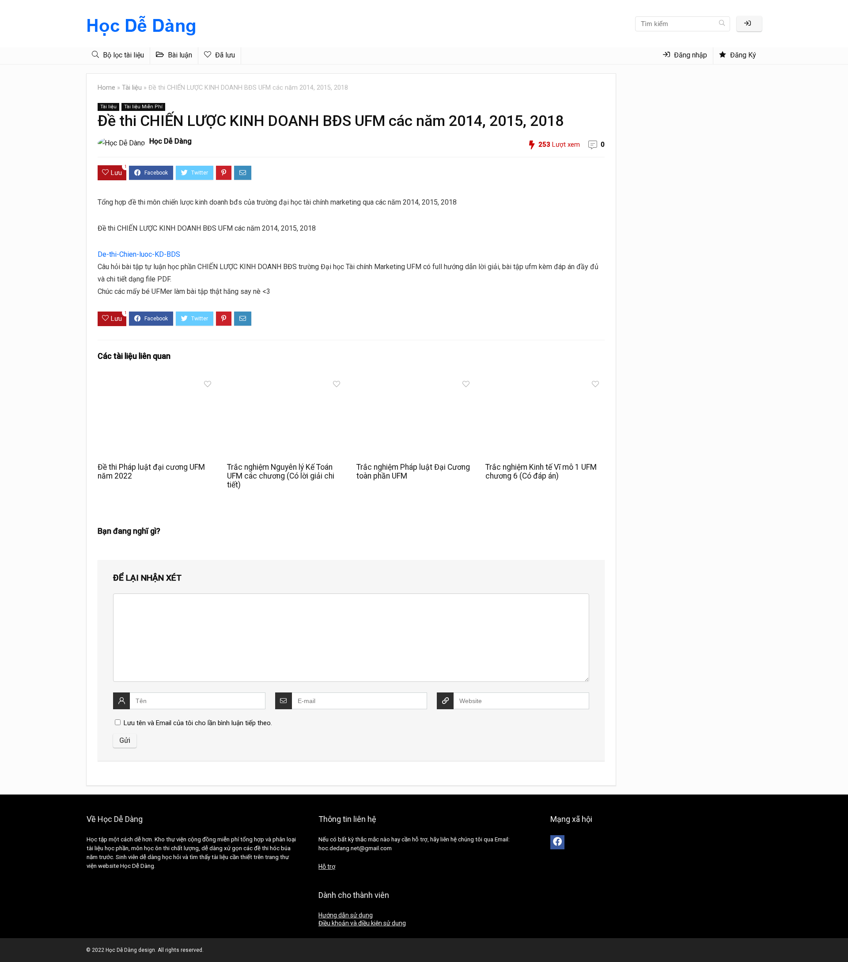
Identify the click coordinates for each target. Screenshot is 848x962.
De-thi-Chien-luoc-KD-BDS (139, 254)
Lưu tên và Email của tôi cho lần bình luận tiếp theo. (198, 723)
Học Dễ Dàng (170, 141)
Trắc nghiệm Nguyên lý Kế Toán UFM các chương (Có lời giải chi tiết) (280, 476)
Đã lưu (224, 55)
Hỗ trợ (326, 866)
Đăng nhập (689, 55)
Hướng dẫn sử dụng (345, 915)
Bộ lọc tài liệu (122, 55)
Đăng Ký (742, 55)
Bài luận (179, 55)
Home (106, 87)
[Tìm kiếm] (722, 23)
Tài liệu (132, 87)
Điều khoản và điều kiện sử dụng (362, 923)
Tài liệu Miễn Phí (143, 107)
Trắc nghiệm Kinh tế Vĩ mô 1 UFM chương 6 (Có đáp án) (541, 471)
